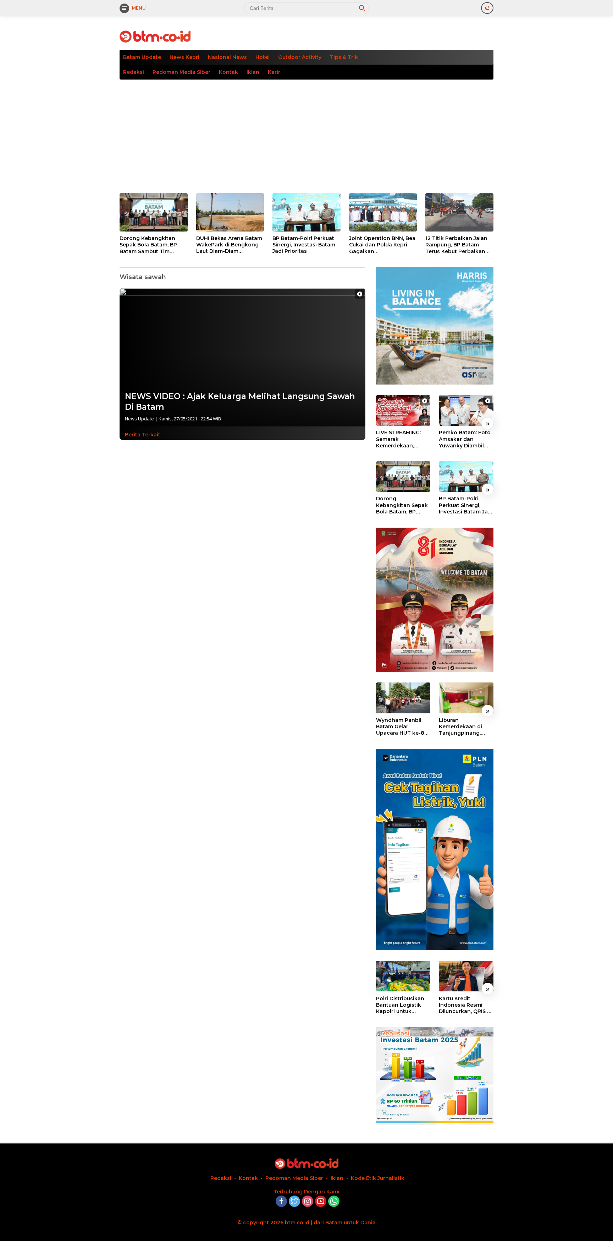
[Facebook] (281, 1202)
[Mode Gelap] (487, 8)
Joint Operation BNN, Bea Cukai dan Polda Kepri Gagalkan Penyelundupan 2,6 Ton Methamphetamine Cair (382, 245)
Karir (274, 72)
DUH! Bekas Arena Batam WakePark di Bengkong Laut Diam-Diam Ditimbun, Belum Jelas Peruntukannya (229, 245)
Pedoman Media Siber (181, 72)
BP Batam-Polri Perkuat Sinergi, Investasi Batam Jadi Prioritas (303, 244)
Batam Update (142, 57)
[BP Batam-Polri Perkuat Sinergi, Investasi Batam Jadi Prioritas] (306, 212)
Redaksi (133, 72)
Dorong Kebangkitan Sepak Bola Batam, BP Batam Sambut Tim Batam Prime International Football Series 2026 (148, 245)
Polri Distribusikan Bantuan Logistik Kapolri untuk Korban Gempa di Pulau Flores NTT (400, 1004)
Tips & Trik (344, 57)
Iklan (253, 72)
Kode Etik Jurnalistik (377, 1178)
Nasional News (227, 57)
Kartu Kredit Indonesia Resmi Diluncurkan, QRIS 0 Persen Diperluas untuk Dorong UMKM (465, 1004)
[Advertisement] (306, 133)
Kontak (228, 72)
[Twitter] (294, 1202)
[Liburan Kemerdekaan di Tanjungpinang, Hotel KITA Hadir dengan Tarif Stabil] (466, 697)
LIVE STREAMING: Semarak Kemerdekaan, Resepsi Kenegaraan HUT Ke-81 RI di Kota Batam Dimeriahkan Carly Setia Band (403, 439)
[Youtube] (320, 1202)
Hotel (262, 57)
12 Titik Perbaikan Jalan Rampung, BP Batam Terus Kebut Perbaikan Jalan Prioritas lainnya (456, 245)
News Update (139, 418)
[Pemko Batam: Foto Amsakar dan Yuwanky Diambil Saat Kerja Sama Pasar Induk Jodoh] (466, 410)
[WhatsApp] (333, 1202)
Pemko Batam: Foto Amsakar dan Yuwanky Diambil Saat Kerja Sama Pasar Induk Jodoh (465, 439)
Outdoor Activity (299, 57)
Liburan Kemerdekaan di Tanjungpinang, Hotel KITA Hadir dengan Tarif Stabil (464, 726)
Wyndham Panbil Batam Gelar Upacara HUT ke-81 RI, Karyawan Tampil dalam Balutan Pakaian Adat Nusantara (402, 726)
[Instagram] (307, 1202)
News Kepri (184, 57)
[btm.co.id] (155, 36)
